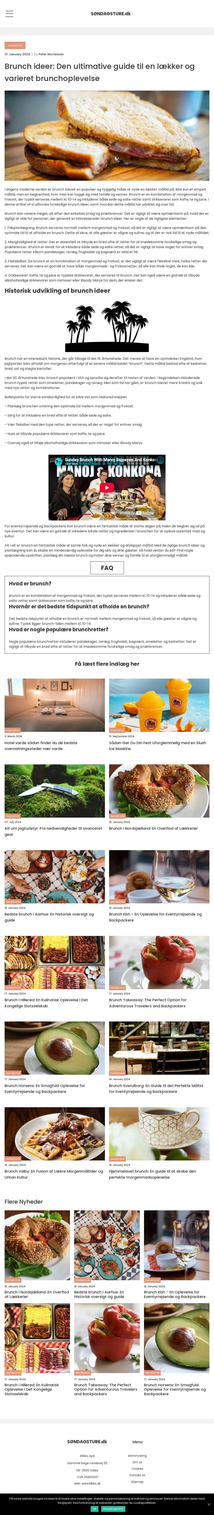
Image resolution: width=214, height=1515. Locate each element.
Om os (137, 1462)
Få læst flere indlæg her (107, 664)
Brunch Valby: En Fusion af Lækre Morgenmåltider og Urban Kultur (54, 1174)
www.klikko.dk (91, 1483)
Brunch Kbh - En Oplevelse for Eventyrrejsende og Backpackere (155, 917)
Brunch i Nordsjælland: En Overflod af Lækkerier (153, 828)
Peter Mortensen (51, 54)
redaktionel (15, 45)
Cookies (137, 1469)
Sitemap (137, 1482)
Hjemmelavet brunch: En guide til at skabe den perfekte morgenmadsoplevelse (152, 1174)
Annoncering (137, 1456)
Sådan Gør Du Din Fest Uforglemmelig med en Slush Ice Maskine (157, 745)
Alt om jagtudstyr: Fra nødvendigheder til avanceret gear (53, 831)
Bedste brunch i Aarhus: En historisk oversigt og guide (49, 917)
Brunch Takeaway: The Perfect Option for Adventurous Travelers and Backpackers (148, 1003)
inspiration (12, 730)
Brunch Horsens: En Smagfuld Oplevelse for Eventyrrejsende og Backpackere (45, 1088)
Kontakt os (137, 1475)
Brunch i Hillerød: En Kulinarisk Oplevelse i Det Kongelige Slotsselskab (46, 1003)
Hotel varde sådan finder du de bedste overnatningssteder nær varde (41, 745)
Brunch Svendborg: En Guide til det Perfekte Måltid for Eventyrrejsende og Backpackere (156, 1088)
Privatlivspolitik (113, 1509)
